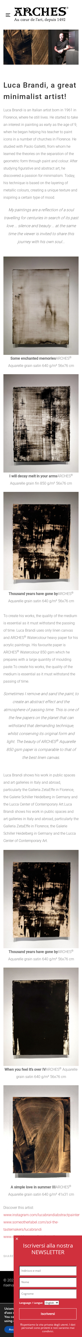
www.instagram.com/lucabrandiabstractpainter (41, 1215)
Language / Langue (31, 1302)
